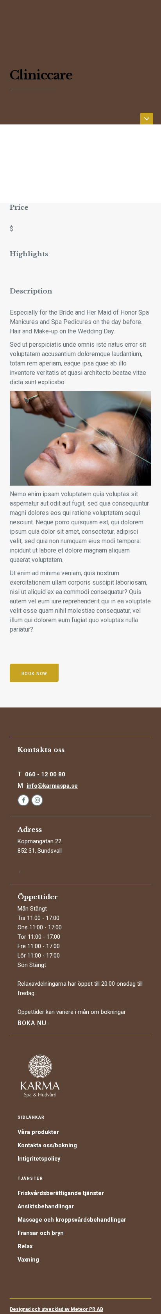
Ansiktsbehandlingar (46, 1206)
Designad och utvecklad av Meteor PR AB (56, 1309)
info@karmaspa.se (52, 785)
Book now (34, 673)
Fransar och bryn (41, 1233)
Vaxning (28, 1259)
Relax (25, 1246)
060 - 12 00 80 (45, 774)
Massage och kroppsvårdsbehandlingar (72, 1220)
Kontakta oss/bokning (47, 1145)
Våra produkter (38, 1132)
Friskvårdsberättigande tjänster (61, 1193)
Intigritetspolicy (39, 1159)
